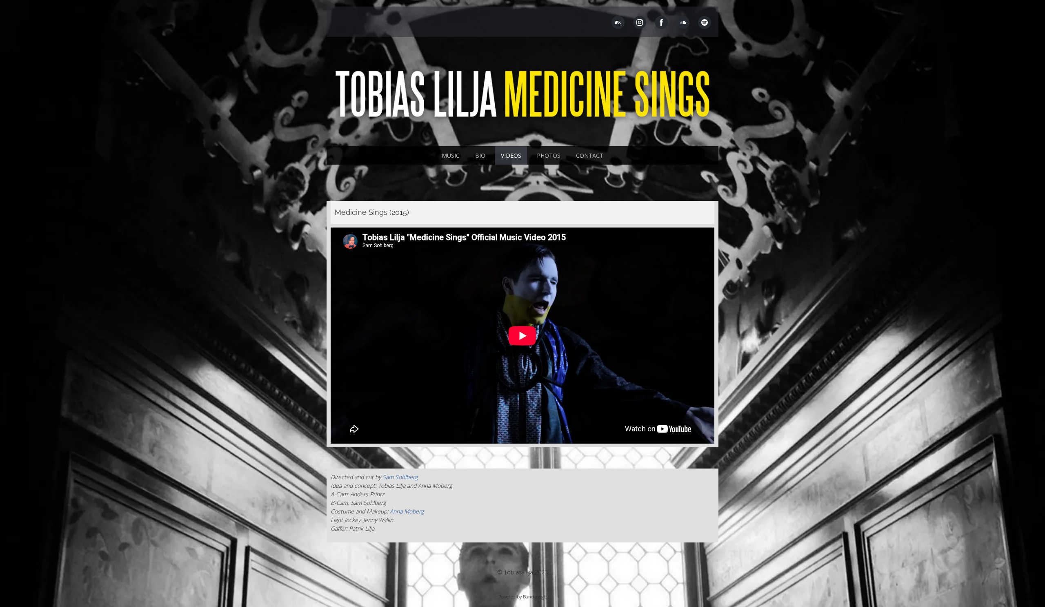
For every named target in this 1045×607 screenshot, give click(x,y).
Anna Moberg (407, 511)
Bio (480, 155)
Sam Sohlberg (400, 477)
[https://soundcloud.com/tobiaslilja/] (682, 22)
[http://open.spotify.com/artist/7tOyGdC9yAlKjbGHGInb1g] (704, 22)
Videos (511, 155)
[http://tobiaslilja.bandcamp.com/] (618, 22)
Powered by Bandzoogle (522, 597)
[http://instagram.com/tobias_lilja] (639, 22)
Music (451, 155)
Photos (548, 155)
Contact (589, 155)
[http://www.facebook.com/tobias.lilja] (661, 22)
